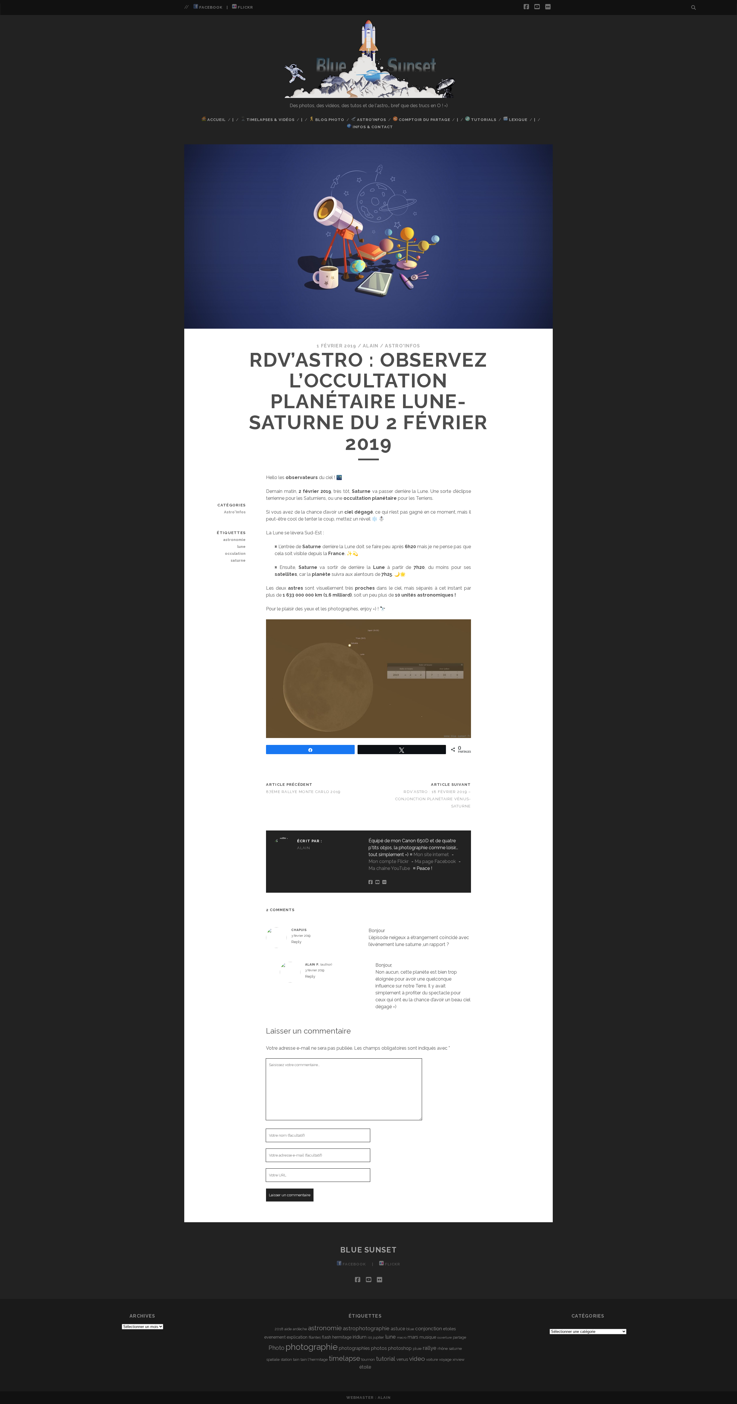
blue (410, 1329)
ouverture (444, 1337)
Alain (370, 346)
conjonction (428, 1328)
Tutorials (483, 120)
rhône (443, 1348)
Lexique (517, 120)
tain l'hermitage (314, 1359)
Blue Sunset (368, 1250)
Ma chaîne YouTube (389, 868)
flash (326, 1337)
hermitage (342, 1337)
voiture (432, 1359)
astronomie (234, 540)
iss (370, 1337)
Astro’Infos (371, 120)
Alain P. (312, 964)
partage (459, 1337)
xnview (458, 1359)
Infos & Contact (372, 127)
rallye (429, 1348)
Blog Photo (329, 120)
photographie (312, 1347)
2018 (279, 1329)
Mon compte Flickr (388, 861)
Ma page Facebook (435, 861)
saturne (238, 560)
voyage (445, 1359)
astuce (398, 1328)
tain (296, 1359)
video (417, 1358)
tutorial (385, 1358)
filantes (315, 1337)
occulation (235, 553)
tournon (368, 1359)
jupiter (378, 1337)
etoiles (449, 1328)
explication (297, 1337)
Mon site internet (431, 854)
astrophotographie (366, 1328)
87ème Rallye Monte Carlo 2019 (303, 792)
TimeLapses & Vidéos (270, 120)
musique (427, 1337)
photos (379, 1348)
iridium (359, 1337)
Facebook (210, 7)
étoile (365, 1367)
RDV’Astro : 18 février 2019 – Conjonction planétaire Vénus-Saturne (433, 799)
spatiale (273, 1359)
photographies (354, 1348)
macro (402, 1337)
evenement (275, 1337)
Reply (296, 942)
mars (413, 1337)
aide (288, 1329)
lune (241, 546)
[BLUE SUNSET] (368, 95)
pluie (417, 1348)
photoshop (400, 1348)
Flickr (245, 7)
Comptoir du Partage (424, 120)
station (286, 1359)
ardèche (300, 1329)
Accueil (216, 120)
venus (402, 1359)
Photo (276, 1347)
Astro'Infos (402, 346)
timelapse (344, 1358)
